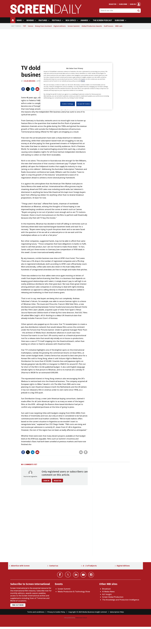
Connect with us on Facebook (60, 575)
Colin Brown (29, 81)
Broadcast (106, 589)
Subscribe (123, 4)
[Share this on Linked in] (33, 89)
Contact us (53, 566)
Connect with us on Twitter (68, 575)
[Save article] (86, 452)
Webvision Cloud (81, 618)
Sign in (133, 4)
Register (112, 4)
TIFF (24, 26)
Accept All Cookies (84, 104)
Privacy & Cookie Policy (56, 612)
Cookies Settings (67, 104)
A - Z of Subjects (90, 566)
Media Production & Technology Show (74, 591)
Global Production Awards (92, 26)
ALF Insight (107, 594)
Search (138, 10)
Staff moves (108, 26)
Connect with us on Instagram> (91, 575)
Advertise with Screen (20, 566)
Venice (30, 26)
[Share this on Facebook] (23, 89)
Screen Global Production (112, 597)
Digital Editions (123, 566)
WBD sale (118, 26)
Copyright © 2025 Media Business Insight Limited (87, 612)
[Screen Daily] (46, 13)
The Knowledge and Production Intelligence (120, 600)
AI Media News (108, 591)
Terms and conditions (35, 612)
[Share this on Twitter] (28, 89)
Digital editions (60, 26)
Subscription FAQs (117, 612)
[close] (87, 448)
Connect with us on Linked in (76, 575)
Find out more (18, 605)
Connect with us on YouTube (83, 575)
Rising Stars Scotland (43, 26)
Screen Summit (74, 26)
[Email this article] (37, 89)
